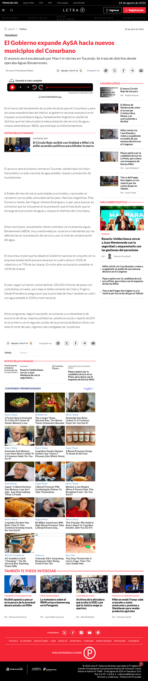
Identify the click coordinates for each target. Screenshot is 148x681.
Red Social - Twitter (64, 632)
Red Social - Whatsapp (98, 632)
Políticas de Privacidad (130, 676)
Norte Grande (104, 641)
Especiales (38, 18)
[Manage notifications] (141, 663)
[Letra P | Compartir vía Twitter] (114, 70)
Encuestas (104, 18)
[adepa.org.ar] (36, 669)
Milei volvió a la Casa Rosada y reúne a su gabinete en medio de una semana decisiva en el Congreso (122, 269)
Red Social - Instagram (81, 632)
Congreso (133, 641)
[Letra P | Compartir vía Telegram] (132, 70)
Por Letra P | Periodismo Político (19, 70)
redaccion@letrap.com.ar (129, 674)
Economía (26, 641)
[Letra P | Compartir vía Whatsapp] (105, 70)
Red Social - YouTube (89, 632)
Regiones (10, 18)
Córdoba (88, 641)
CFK (41, 2)
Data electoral (66, 17)
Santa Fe (62, 641)
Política (23, 29)
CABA (53, 641)
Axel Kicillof (79, 2)
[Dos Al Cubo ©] (15, 669)
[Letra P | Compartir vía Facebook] (123, 70)
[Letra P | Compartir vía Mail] (141, 70)
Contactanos (53, 632)
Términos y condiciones (108, 676)
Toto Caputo (62, 2)
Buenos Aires (41, 641)
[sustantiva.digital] (50, 669)
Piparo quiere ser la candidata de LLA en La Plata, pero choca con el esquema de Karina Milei (122, 281)
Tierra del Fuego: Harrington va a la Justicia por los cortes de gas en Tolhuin (122, 292)
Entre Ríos (75, 641)
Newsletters (134, 18)
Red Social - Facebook (72, 632)
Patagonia (120, 641)
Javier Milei (28, 2)
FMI (50, 2)
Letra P (11, 29)
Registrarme (136, 10)
